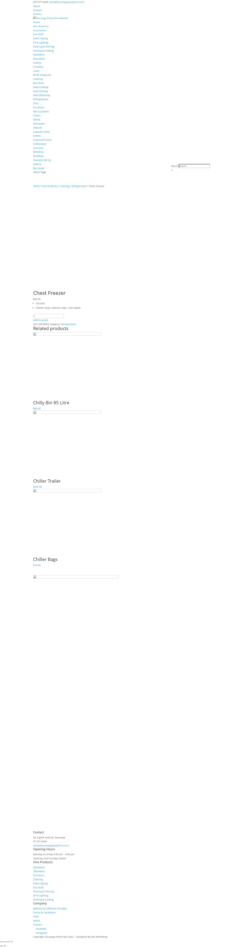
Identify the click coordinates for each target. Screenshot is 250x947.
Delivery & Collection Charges (50, 908)
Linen (36, 71)
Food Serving (40, 91)
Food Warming (41, 95)
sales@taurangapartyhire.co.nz (51, 845)
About (36, 6)
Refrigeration (40, 99)
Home (36, 22)
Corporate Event (42, 139)
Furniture (38, 107)
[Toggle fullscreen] (8, 941)
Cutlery (37, 62)
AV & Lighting (40, 42)
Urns (36, 103)
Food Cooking (40, 87)
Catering (38, 79)
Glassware (39, 58)
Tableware (39, 54)
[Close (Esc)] (1, 941)
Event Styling (40, 38)
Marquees (39, 123)
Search (175, 166)
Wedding (38, 151)
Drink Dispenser (42, 74)
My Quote (38, 168)
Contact (37, 10)
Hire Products (41, 26)
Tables (36, 119)
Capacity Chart (41, 131)
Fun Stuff (38, 34)
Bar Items (38, 83)
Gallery (37, 164)
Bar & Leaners (41, 111)
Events (37, 135)
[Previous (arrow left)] (1, 945)
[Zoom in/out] (11, 941)
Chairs (36, 115)
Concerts (38, 148)
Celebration (39, 143)
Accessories (39, 30)
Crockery (38, 66)
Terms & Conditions (44, 912)
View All (37, 127)
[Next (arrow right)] (4, 945)
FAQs (36, 916)
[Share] (4, 941)
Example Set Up (42, 160)
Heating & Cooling (43, 50)
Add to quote (40, 320)
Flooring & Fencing (43, 46)
